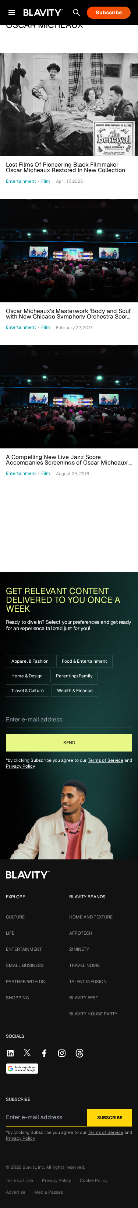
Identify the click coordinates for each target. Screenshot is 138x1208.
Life (10, 933)
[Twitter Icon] (27, 1052)
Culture (15, 917)
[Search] (76, 12)
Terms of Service (105, 760)
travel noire (84, 965)
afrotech (80, 933)
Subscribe (109, 12)
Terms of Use (19, 1180)
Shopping (17, 998)
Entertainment (24, 949)
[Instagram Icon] (61, 1053)
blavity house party (93, 1014)
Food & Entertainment (84, 661)
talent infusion (88, 982)
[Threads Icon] (79, 1053)
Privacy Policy (20, 766)
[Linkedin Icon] (10, 1053)
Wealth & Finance (75, 691)
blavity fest (83, 998)
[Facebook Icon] (44, 1053)
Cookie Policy (93, 1180)
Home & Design (27, 676)
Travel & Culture (27, 691)
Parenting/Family (74, 676)
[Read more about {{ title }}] (69, 104)
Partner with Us (25, 982)
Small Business (25, 965)
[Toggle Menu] (11, 12)
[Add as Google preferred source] (22, 1068)
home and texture (91, 917)
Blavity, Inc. (34, 1167)
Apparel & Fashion (30, 661)
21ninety (79, 949)
